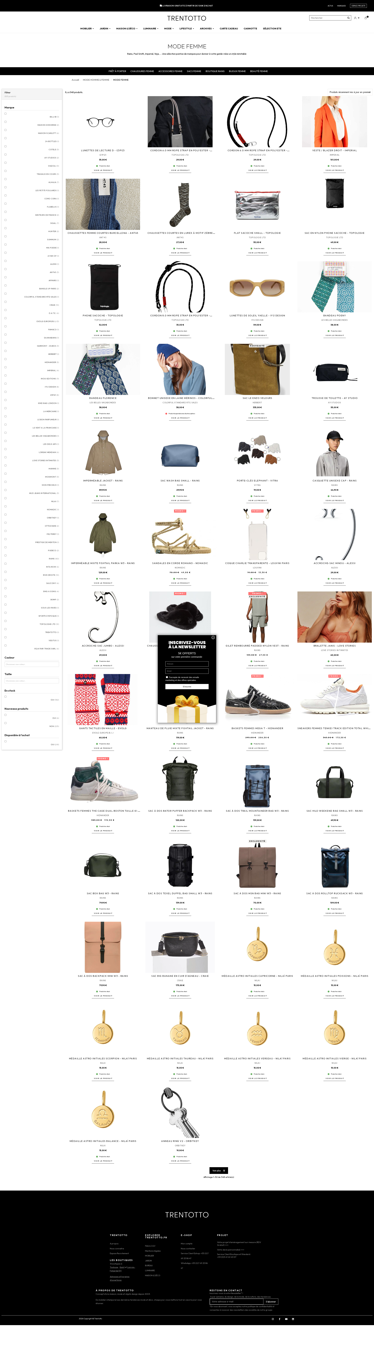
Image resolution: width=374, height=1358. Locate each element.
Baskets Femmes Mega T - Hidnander (257, 728)
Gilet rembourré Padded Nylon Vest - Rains (257, 645)
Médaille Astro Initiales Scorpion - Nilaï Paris (103, 1058)
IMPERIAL (53, 370)
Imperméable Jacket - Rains (103, 480)
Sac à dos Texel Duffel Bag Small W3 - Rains (180, 893)
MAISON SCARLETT (48, 133)
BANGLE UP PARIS (49, 288)
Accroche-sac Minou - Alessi (335, 563)
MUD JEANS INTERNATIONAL (44, 493)
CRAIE (54, 305)
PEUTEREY (53, 534)
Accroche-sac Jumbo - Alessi (103, 645)
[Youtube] (286, 1319)
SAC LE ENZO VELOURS (257, 398)
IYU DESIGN (52, 387)
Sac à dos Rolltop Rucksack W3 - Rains (334, 893)
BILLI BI (54, 117)
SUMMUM (53, 239)
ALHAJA (54, 182)
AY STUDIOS (51, 157)
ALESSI (54, 264)
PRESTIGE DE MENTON (47, 542)
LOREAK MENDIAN (49, 452)
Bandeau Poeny (334, 315)
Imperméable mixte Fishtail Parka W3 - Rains (103, 563)
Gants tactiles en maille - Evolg (103, 728)
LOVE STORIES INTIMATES (45, 460)
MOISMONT (52, 477)
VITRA (257, 485)
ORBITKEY (53, 518)
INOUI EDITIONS (50, 378)
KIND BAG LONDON (48, 403)
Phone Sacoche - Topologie (103, 315)
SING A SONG (51, 591)
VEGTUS (54, 640)
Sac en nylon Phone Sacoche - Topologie (335, 232)
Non (54, 726)
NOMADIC (53, 509)
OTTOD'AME (52, 526)
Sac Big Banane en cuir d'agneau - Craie (180, 975)
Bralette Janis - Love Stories (335, 645)
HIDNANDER (52, 362)
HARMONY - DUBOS (48, 346)
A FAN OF (53, 256)
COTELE (54, 149)
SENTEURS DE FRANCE (47, 215)
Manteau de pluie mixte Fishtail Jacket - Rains (180, 728)
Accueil (75, 79)
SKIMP (54, 599)
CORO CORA (51, 198)
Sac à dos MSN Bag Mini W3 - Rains (257, 893)
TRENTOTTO (52, 632)
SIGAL (54, 223)
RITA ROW (52, 567)
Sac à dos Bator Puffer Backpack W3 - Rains (180, 810)
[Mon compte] (356, 18)
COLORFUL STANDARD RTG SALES (41, 297)
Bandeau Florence (103, 398)
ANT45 (54, 272)
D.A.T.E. (54, 313)
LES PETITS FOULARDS (47, 190)
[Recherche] (348, 17)
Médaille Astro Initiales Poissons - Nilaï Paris (334, 975)
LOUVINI (257, 567)
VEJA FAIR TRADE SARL (46, 648)
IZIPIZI (54, 395)
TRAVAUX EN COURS (48, 174)
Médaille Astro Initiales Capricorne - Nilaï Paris (257, 975)
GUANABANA (51, 338)
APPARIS (54, 280)
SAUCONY (52, 583)
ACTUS (330, 6)
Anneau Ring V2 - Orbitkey (180, 1141)
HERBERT (53, 354)
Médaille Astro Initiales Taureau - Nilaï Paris (180, 1058)
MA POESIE (52, 247)
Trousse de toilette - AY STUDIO (335, 398)
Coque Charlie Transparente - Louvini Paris (257, 563)
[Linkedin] (293, 1319)
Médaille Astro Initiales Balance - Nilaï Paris (103, 1141)
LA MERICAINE (51, 411)
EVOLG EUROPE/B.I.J (48, 321)
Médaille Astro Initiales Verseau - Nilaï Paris (257, 1058)
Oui (55, 700)
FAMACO (53, 329)
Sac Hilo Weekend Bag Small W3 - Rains (335, 810)
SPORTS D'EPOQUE (49, 616)
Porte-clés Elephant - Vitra (257, 480)
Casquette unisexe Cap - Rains (335, 480)
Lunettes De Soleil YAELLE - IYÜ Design (257, 315)
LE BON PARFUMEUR (48, 419)
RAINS (54, 558)
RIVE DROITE (51, 575)
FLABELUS (53, 207)
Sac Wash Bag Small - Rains (180, 480)
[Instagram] (273, 1319)
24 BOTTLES (52, 141)
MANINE (54, 468)
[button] (103, 170)
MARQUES (341, 6)
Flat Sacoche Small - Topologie (257, 232)
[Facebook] (279, 1319)
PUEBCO (53, 550)
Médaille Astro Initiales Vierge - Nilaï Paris (335, 1058)
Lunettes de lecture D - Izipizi (103, 150)
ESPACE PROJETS (358, 6)
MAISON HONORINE (48, 125)
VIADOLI (53, 166)
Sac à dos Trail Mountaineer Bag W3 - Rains (257, 810)
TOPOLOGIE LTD (49, 624)
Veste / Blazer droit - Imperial (334, 150)
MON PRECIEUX (50, 485)
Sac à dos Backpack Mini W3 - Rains (103, 975)
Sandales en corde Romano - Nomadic (180, 563)
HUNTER (53, 231)
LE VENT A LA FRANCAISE (46, 428)
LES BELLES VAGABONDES (45, 436)
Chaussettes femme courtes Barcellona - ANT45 (103, 232)
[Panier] (366, 18)
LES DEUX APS (51, 444)
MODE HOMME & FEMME (96, 79)
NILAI (55, 501)
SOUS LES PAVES (50, 608)
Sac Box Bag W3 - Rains (103, 893)
